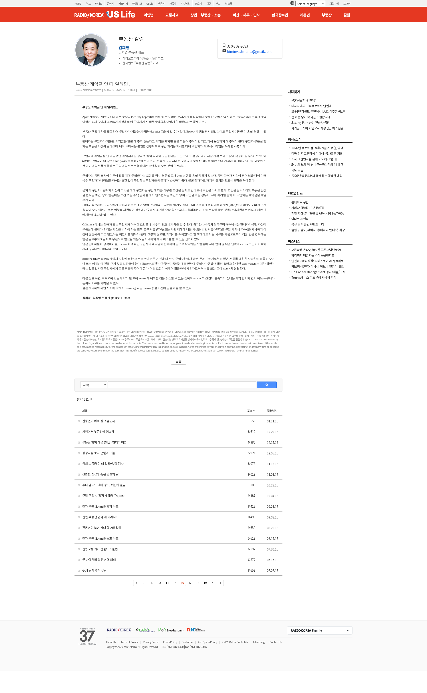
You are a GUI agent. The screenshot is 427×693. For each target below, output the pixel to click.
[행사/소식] (319, 140)
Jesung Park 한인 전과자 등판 (310, 122)
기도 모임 (297, 170)
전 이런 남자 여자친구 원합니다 (310, 117)
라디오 (98, 3)
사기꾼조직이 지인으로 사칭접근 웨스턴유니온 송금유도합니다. (317, 130)
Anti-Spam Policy (207, 642)
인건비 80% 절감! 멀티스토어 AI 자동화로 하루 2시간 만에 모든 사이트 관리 (317, 263)
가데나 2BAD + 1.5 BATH (307, 207)
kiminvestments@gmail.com (249, 51)
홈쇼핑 (198, 3)
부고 (218, 3)
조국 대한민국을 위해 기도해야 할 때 (313, 159)
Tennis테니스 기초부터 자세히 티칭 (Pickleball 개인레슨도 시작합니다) (313, 279)
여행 (209, 3)
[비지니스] (319, 242)
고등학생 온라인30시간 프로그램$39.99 (316, 249)
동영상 (110, 3)
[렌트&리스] (319, 195)
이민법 (148, 15)
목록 (178, 362)
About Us (111, 642)
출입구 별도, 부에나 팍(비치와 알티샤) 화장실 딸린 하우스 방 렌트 (318, 232)
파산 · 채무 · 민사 (246, 15)
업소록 (228, 3)
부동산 (161, 3)
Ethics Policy (170, 642)
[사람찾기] (319, 93)
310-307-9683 (237, 46)
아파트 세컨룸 (300, 219)
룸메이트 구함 (300, 202)
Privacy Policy (150, 642)
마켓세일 (185, 3)
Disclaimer (187, 642)
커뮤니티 (123, 3)
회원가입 (334, 3)
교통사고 (171, 15)
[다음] (220, 583)
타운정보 (137, 3)
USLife (149, 3)
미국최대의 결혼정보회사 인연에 (311, 106)
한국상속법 (280, 15)
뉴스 (88, 3)
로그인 (346, 3)
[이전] (136, 583)
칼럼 (347, 15)
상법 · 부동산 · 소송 (206, 15)
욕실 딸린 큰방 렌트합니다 (307, 224)
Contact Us (276, 642)
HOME (78, 3)
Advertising (258, 642)
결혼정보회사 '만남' (303, 100)
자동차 (172, 3)
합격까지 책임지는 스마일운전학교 (312, 255)
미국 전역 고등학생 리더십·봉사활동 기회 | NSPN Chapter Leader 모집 (317, 155)
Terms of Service (129, 642)
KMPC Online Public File (235, 642)
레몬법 (305, 15)
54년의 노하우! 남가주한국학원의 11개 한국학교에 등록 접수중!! (317, 166)
